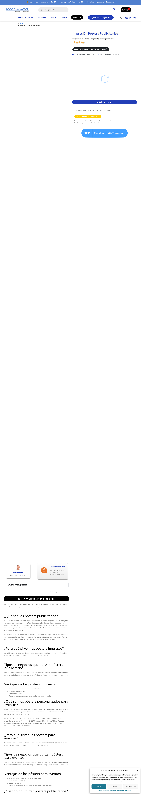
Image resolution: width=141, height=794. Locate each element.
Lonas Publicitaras (39, 450)
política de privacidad (79, 428)
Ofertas (53, 17)
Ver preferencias (131, 786)
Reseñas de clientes (66, 453)
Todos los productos (25, 17)
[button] (137, 770)
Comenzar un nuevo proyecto (95, 453)
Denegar (115, 786)
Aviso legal (115, 453)
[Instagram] (10, 467)
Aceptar (98, 786)
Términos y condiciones (119, 455)
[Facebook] (7, 467)
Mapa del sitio (64, 457)
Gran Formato (38, 455)
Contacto (63, 17)
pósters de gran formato (54, 346)
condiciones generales (63, 428)
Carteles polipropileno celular (43, 460)
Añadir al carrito (104, 106)
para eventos (52, 344)
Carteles (36, 457)
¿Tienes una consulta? (57, 115)
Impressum (128, 790)
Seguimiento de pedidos (67, 450)
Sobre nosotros (90, 450)
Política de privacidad (118, 450)
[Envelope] (14, 467)
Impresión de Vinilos (40, 453)
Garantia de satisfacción (67, 455)
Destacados (41, 17)
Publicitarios (43, 457)
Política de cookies (104, 790)
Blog (87, 457)
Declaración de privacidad (117, 790)
